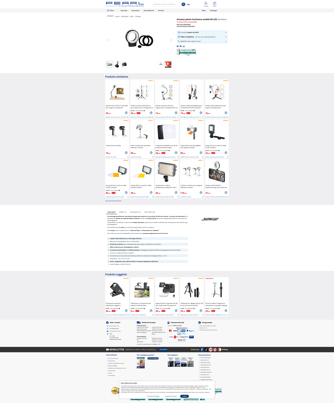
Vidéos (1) (122, 212)
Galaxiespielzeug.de (205, 357)
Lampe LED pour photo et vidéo (189, 157)
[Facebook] (178, 46)
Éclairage (138, 16)
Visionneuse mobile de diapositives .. (116, 315)
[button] (202, 32)
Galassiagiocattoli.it (205, 370)
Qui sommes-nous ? (113, 358)
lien (204, 387)
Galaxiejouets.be (204, 374)
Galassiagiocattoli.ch (205, 365)
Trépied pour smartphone (138, 315)
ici (209, 392)
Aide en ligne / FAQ (114, 326)
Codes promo (111, 370)
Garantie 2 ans (203, 328)
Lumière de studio (111, 157)
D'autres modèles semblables (186, 26)
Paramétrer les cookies (171, 396)
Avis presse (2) (149, 212)
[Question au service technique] (184, 46)
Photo (132, 16)
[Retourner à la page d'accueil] (125, 4)
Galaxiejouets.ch (204, 360)
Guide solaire (111, 375)
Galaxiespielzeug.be (205, 377)
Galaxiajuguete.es (205, 367)
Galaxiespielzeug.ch (205, 362)
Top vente (124, 10)
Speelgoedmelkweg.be (206, 379)
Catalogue (213, 10)
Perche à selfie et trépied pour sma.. (215, 315)
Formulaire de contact (115, 331)
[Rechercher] (183, 4)
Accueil (117, 16)
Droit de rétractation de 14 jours (208, 326)
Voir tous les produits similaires (113, 200)
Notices (110, 373)
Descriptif (111, 212)
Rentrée (161, 10)
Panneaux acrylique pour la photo (165, 157)
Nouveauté (135, 10)
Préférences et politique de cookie (117, 368)
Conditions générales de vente (116, 363)
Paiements (175, 325)
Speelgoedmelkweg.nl (206, 372)
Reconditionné (149, 10)
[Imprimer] (181, 46)
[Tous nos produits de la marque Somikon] (210, 218)
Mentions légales (112, 366)
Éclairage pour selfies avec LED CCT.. (191, 117)
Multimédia (124, 16)
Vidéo (204, 10)
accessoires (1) (135, 212)
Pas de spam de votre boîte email (208, 330)
